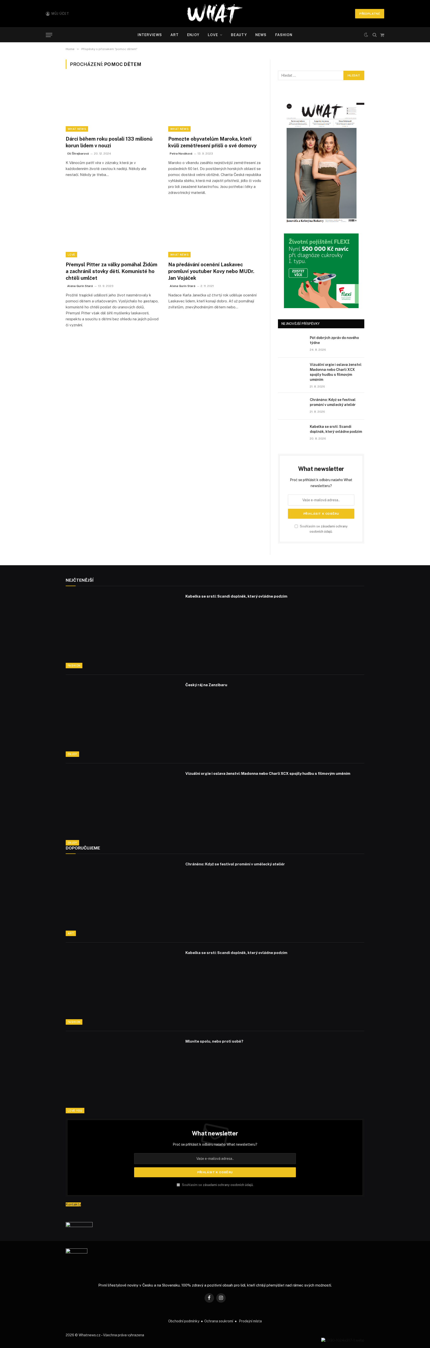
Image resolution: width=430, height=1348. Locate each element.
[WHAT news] (215, 13)
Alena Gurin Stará (80, 286)
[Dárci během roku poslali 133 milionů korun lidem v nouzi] (112, 105)
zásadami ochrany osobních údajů (228, 1185)
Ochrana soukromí (218, 1321)
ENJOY (193, 35)
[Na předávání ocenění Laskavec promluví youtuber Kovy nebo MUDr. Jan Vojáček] (215, 231)
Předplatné (369, 13)
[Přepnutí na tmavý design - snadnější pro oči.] (366, 35)
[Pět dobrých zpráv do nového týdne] (291, 344)
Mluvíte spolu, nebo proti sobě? (214, 1041)
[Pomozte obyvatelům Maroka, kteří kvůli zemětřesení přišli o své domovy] (215, 105)
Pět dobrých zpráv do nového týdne (334, 340)
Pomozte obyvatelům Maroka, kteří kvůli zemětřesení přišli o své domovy (212, 142)
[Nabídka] (49, 35)
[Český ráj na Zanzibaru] (122, 719)
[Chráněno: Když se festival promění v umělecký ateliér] (291, 406)
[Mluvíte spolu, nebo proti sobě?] (122, 1075)
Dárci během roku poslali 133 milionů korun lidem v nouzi (109, 142)
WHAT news (77, 128)
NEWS (261, 35)
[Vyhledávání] (375, 35)
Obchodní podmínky (183, 1321)
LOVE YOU (75, 1110)
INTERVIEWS (150, 35)
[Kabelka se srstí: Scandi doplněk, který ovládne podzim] (291, 433)
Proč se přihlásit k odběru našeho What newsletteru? (215, 1144)
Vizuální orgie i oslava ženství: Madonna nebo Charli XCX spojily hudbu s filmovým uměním (336, 372)
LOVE (213, 35)
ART (174, 35)
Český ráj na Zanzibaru (206, 685)
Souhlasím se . (217, 1185)
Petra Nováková (181, 153)
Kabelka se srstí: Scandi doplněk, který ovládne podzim (336, 429)
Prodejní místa (250, 1321)
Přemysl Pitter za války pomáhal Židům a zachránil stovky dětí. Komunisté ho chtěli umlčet (111, 271)
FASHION (284, 35)
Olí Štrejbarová (78, 153)
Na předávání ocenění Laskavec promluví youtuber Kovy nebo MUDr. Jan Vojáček (211, 271)
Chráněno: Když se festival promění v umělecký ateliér (333, 402)
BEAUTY (239, 35)
